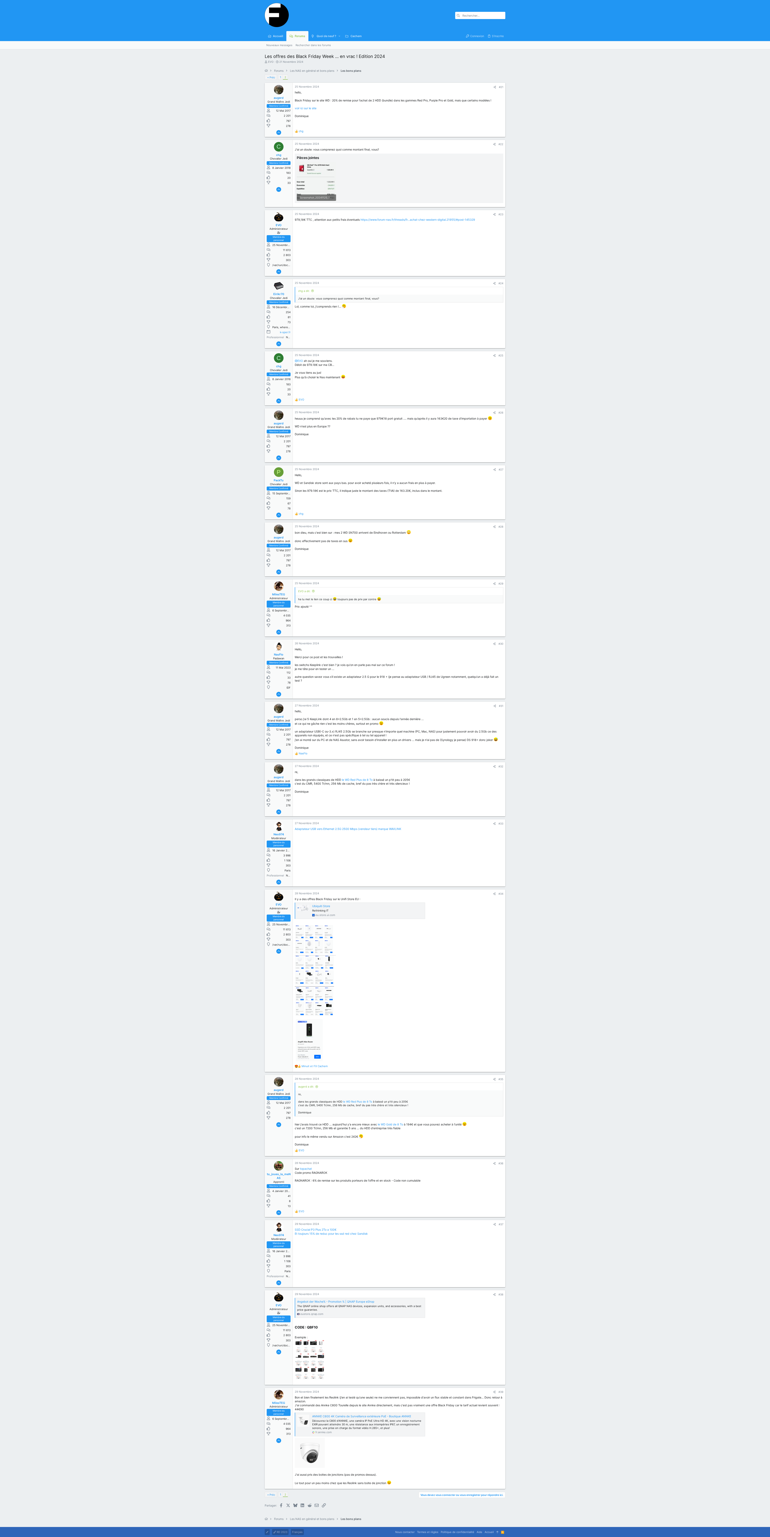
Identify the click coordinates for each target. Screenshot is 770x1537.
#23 (500, 214)
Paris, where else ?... (285, 327)
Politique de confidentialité (457, 1532)
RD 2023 (281, 1532)
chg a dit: (304, 290)
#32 (500, 766)
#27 (501, 469)
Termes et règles (427, 1532)
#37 (501, 1224)
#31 (501, 705)
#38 (500, 1294)
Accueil (489, 1532)
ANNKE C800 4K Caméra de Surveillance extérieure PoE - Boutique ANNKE (361, 1416)
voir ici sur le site (305, 108)
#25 (500, 355)
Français (297, 1532)
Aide (479, 1532)
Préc (272, 77)
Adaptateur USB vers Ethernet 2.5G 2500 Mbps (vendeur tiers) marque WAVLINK (348, 829)
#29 (500, 583)
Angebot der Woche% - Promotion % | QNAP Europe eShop (335, 1301)
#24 (500, 283)
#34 (500, 893)
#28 (500, 526)
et (315, 1066)
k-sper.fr (285, 332)
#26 (500, 412)
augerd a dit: (306, 1086)
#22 (500, 144)
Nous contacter (405, 1532)
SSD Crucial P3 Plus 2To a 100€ (315, 1229)
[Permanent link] (319, 1327)
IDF (289, 687)
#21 (501, 87)
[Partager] (494, 87)
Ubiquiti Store (321, 906)
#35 (500, 1079)
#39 (500, 1391)
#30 (500, 643)
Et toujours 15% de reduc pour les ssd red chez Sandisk (331, 1233)
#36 (500, 1163)
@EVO (299, 360)
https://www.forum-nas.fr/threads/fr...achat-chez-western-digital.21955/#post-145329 (418, 219)
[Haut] (497, 1532)
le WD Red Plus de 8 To (357, 779)
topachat (306, 1168)
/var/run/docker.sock (285, 265)
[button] (339, 36)
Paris (288, 870)
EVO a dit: (304, 591)
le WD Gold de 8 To (390, 1124)
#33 (500, 823)
